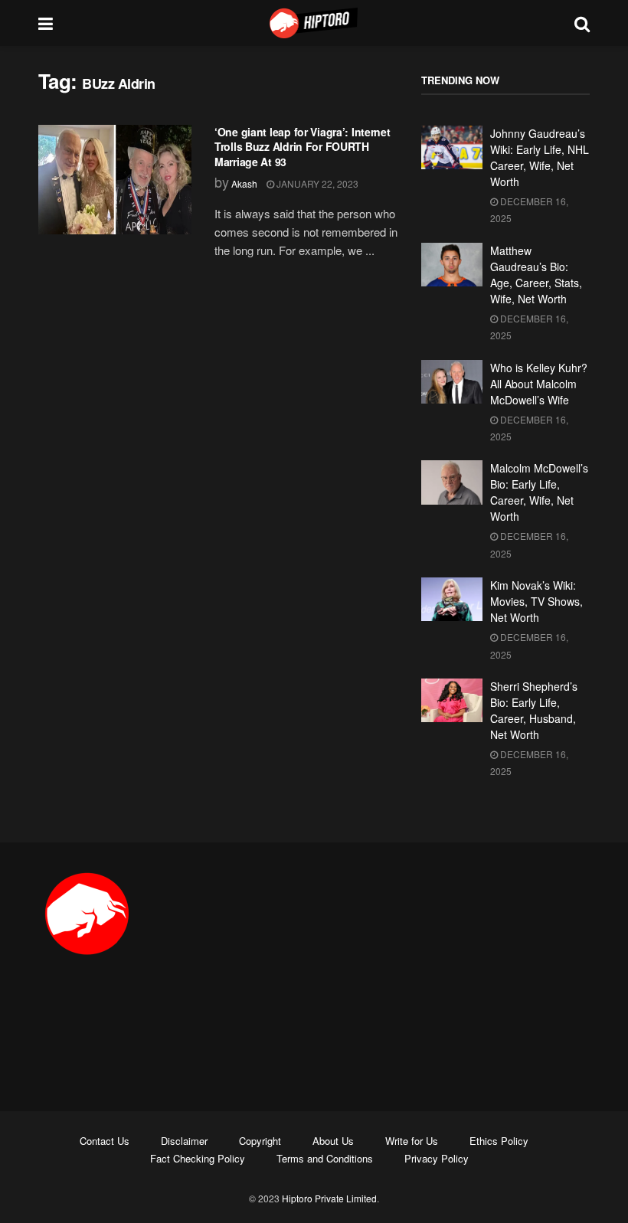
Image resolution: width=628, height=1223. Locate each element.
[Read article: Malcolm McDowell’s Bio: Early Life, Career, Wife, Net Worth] (451, 482)
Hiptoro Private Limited (329, 1198)
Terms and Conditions (324, 1158)
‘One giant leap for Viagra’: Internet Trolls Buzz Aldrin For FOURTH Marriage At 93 (302, 146)
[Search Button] (582, 23)
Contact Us (104, 1140)
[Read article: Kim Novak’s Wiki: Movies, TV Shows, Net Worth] (451, 599)
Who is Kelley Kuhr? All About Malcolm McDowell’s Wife (538, 383)
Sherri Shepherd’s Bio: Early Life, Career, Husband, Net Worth (533, 710)
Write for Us (411, 1140)
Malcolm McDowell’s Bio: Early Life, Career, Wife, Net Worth (539, 492)
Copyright (260, 1140)
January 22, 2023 (316, 183)
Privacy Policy (436, 1158)
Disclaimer (184, 1140)
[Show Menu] (45, 23)
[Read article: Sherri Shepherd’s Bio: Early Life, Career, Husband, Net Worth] (451, 700)
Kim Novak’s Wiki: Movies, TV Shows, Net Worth (536, 601)
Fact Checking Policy (197, 1158)
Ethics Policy (498, 1140)
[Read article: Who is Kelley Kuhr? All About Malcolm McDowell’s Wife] (451, 382)
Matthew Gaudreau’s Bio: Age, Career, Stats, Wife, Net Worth (536, 274)
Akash (244, 183)
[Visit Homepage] (314, 23)
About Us (333, 1140)
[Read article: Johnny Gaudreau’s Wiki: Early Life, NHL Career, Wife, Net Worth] (451, 147)
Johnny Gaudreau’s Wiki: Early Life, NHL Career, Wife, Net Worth (539, 157)
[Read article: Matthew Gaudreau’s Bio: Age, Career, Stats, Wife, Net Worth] (451, 264)
